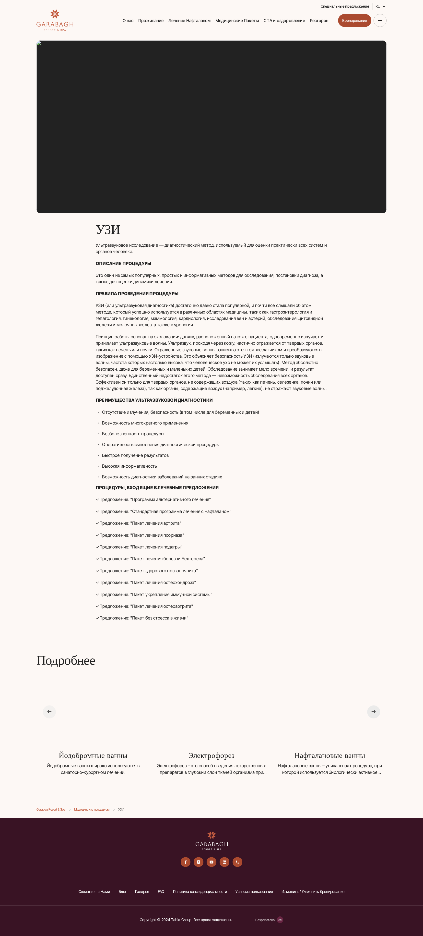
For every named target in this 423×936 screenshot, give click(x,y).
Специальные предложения (345, 6)
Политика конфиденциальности (200, 891)
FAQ (161, 891)
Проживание (151, 20)
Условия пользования (254, 891)
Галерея (142, 891)
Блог (123, 891)
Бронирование (354, 20)
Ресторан (319, 20)
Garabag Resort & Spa (50, 809)
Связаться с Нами (94, 891)
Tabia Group (181, 919)
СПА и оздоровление (284, 20)
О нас (128, 20)
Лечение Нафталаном (189, 20)
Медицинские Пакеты (237, 20)
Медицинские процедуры (91, 809)
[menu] (380, 20)
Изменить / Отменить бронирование (313, 891)
